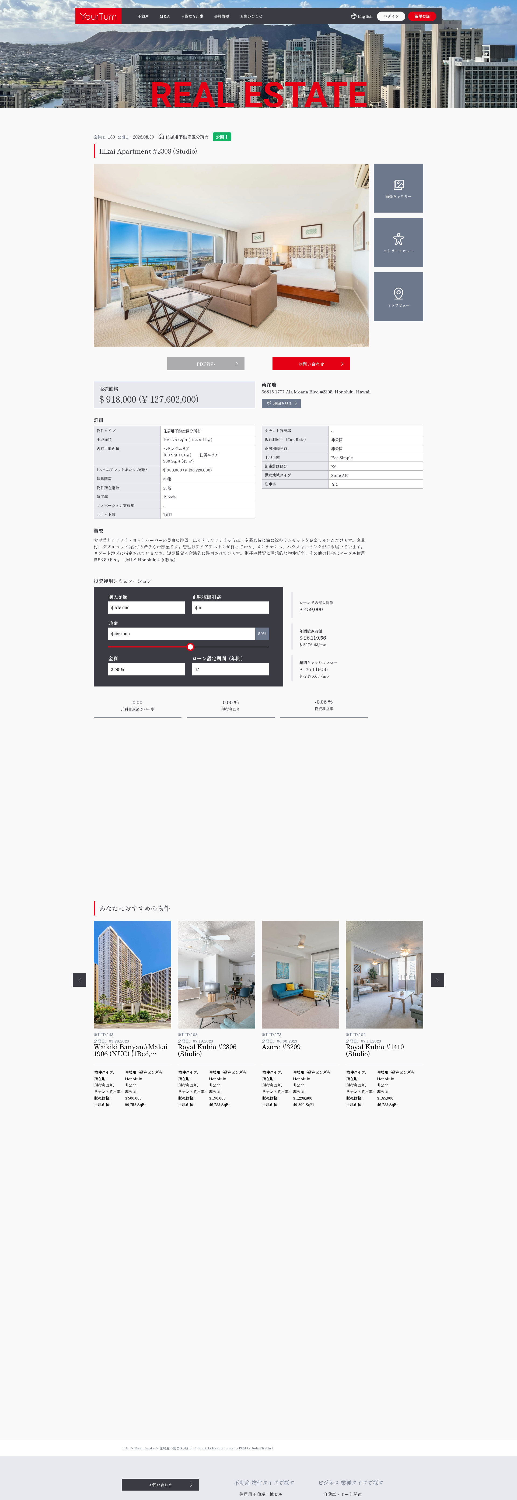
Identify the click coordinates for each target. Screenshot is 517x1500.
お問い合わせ (160, 1484)
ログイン (391, 16)
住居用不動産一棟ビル (260, 1494)
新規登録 (422, 16)
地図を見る (282, 403)
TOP (126, 1448)
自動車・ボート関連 (342, 1494)
